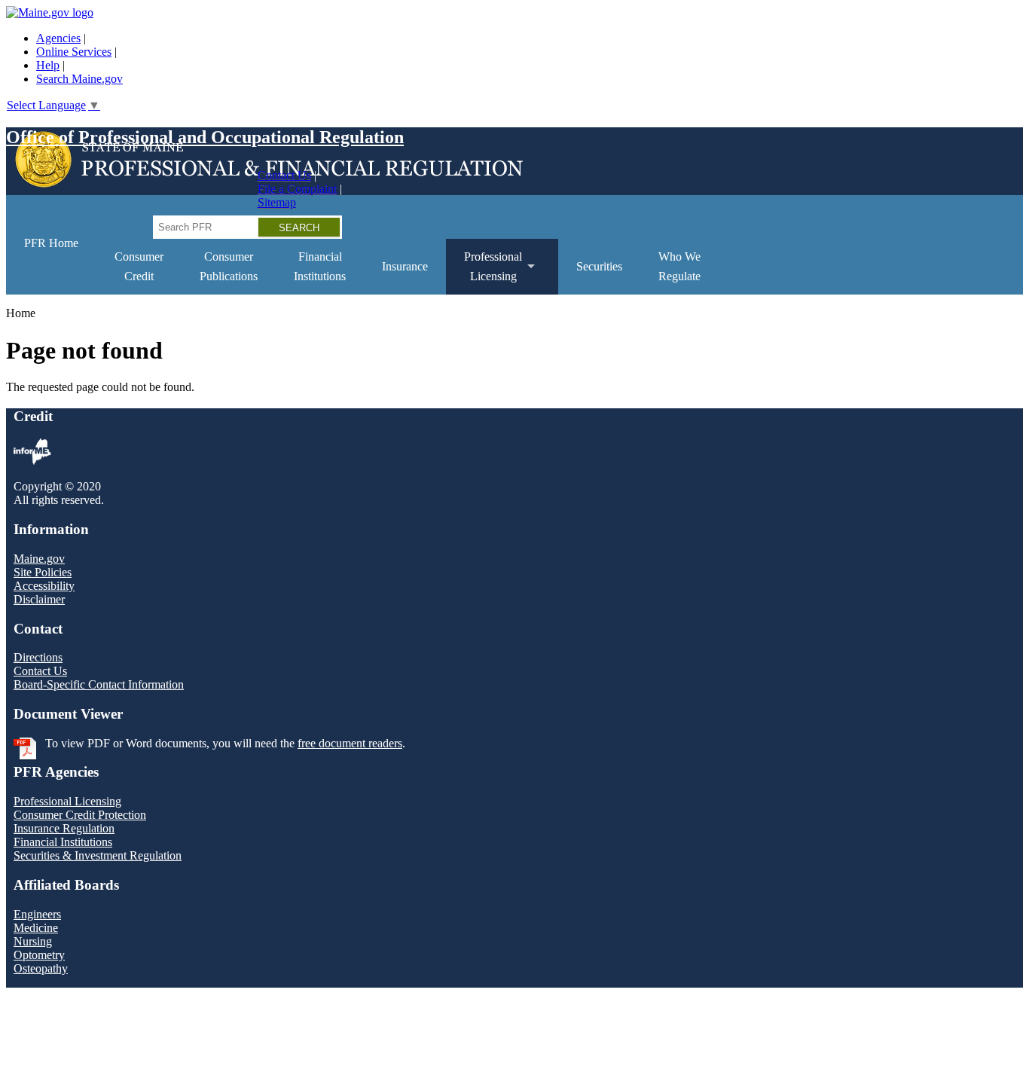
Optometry (39, 954)
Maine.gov (39, 558)
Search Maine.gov (79, 78)
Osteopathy (41, 968)
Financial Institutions (63, 841)
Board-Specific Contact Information (99, 684)
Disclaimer (39, 599)
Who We (679, 266)
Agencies (58, 38)
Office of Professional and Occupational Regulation (205, 137)
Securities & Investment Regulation (98, 855)
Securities (599, 266)
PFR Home (51, 243)
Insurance (405, 266)
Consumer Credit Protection (80, 814)
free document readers (350, 743)
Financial (320, 266)
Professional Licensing (67, 801)
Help (48, 65)
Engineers (37, 914)
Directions (38, 657)
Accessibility (44, 585)
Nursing (33, 941)
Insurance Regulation (64, 828)
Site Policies (43, 572)
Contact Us (284, 175)
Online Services (73, 51)
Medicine (36, 927)
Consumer (139, 266)
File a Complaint (297, 188)
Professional (484, 272)
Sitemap (277, 202)
